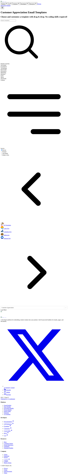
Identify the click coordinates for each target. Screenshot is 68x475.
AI (9, 4)
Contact (6, 461)
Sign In (2, 5)
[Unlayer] (3, 1)
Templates (6, 446)
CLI (5, 435)
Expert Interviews (8, 445)
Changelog (7, 428)
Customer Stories (8, 443)
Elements (6, 413)
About (5, 454)
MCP (5, 433)
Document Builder (9, 408)
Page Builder (7, 407)
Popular (4, 151)
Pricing (39, 4)
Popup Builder (8, 410)
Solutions (15, 4)
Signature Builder (8, 448)
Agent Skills (7, 431)
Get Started (7, 5)
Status (5, 473)
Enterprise (6, 456)
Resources (32, 4)
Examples (6, 426)
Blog (5, 442)
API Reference (8, 424)
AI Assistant (7, 414)
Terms (5, 470)
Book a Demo (7, 463)
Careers (6, 460)
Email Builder (7, 405)
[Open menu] (2, 7)
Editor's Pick (5, 155)
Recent (4, 150)
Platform (3, 4)
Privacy (6, 468)
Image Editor (7, 411)
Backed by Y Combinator (8, 399)
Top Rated (5, 153)
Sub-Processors (8, 471)
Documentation (8, 421)
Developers (23, 4)
